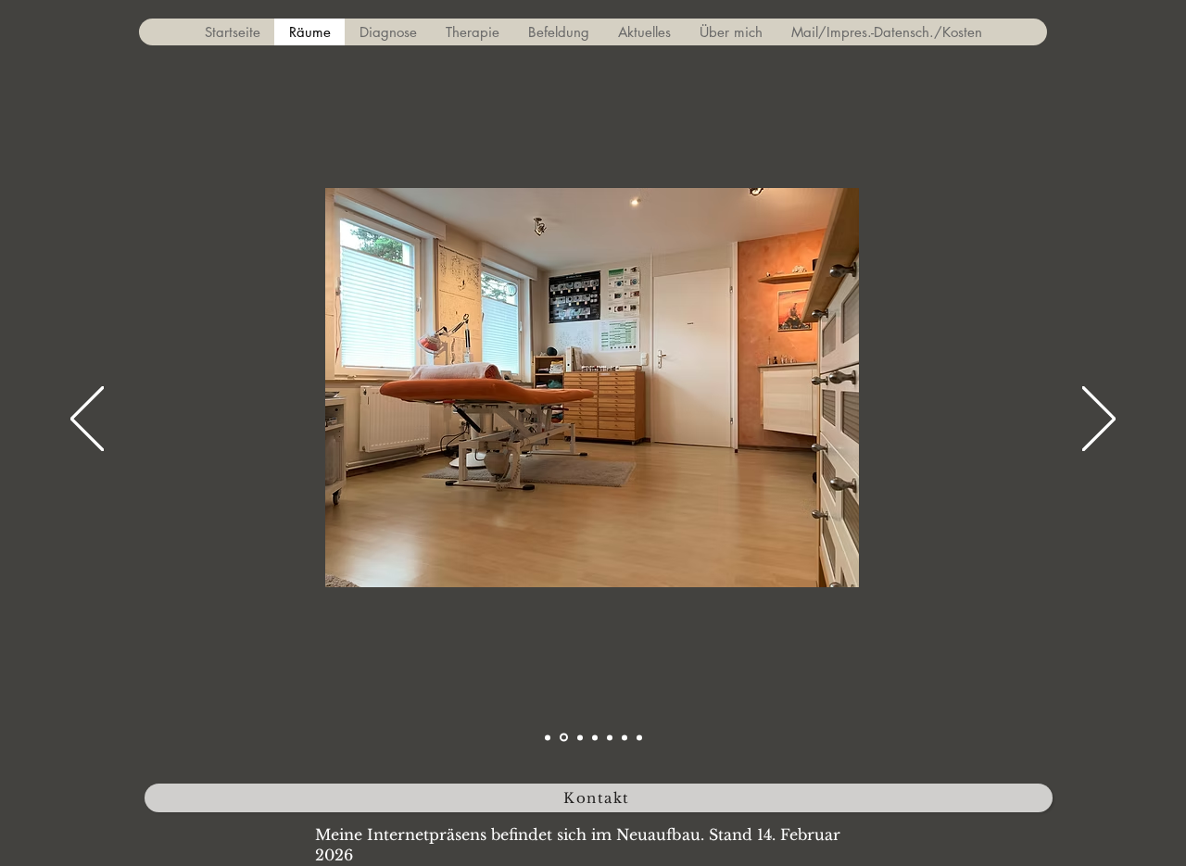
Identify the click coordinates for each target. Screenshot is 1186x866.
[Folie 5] (609, 737)
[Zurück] (87, 420)
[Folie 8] (639, 737)
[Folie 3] (580, 737)
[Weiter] (1099, 420)
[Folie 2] (564, 738)
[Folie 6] (624, 737)
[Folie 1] (547, 737)
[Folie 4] (595, 737)
